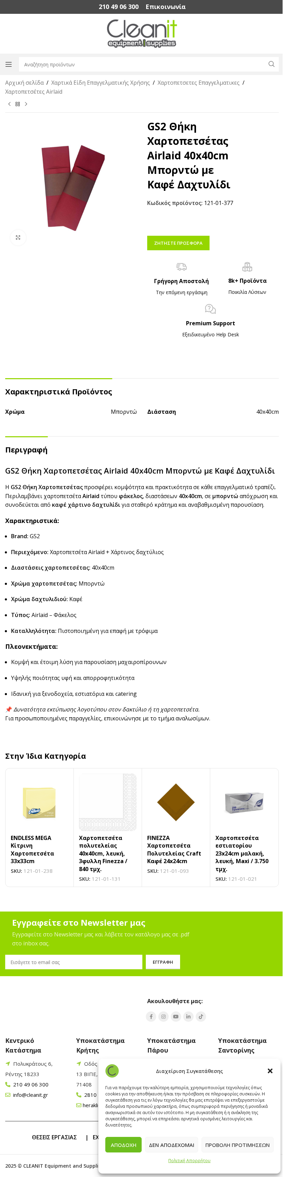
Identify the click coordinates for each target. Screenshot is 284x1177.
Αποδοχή (123, 1144)
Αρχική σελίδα (24, 82)
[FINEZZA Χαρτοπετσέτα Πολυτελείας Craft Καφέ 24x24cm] (176, 802)
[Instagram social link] (163, 1016)
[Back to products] (18, 104)
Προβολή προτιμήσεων (237, 1144)
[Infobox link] (119, 7)
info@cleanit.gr (30, 1094)
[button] (270, 1070)
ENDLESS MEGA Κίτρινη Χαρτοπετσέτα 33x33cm (32, 849)
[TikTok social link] (201, 1016)
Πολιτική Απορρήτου (189, 1161)
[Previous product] (9, 104)
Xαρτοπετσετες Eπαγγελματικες (199, 82)
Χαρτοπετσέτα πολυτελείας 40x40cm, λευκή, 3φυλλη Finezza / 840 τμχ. (103, 853)
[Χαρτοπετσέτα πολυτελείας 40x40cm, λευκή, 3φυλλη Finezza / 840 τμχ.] (107, 802)
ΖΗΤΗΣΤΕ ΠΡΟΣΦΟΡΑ (178, 243)
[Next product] (26, 104)
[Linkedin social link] (188, 1016)
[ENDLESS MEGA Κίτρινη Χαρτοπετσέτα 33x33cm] (39, 802)
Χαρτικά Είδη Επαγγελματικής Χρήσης (100, 82)
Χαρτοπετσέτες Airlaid (33, 91)
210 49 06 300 (30, 1084)
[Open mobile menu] (9, 64)
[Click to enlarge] (18, 237)
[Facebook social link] (151, 1016)
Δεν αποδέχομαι (171, 1144)
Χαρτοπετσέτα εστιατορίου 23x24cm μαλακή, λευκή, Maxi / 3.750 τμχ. (241, 853)
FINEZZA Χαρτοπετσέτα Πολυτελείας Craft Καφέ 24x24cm (174, 849)
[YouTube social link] (176, 1016)
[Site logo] (142, 33)
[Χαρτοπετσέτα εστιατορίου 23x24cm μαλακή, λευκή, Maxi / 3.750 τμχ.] (244, 802)
